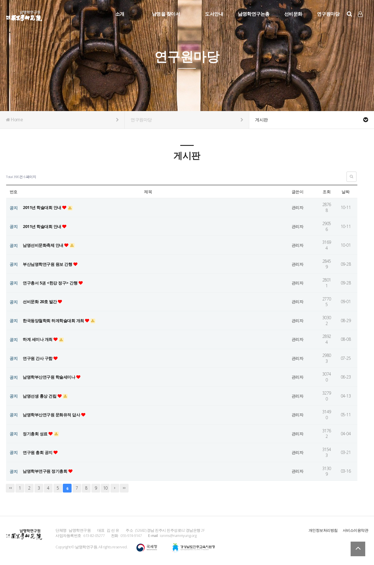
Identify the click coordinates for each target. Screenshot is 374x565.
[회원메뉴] (360, 14)
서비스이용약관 (355, 530)
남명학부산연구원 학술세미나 (49, 377)
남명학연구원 (24, 15)
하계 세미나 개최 (38, 339)
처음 (10, 488)
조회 (326, 191)
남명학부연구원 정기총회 (45, 471)
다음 (114, 488)
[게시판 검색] (351, 177)
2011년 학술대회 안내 (42, 207)
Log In (361, 23)
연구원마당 (328, 14)
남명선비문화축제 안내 (43, 245)
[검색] (349, 14)
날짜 (345, 191)
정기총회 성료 (36, 433)
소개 (119, 14)
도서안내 (214, 14)
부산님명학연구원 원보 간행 (48, 264)
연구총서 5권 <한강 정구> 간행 (51, 283)
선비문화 (293, 14)
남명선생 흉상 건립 (40, 396)
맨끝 (124, 488)
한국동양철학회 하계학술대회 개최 (54, 320)
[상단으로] (358, 549)
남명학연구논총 (254, 14)
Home (16, 120)
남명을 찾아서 (166, 14)
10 (105, 488)
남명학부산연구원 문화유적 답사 (52, 414)
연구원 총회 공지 (38, 452)
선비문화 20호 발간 (40, 301)
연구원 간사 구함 (38, 358)
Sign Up (361, 23)
